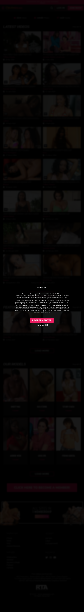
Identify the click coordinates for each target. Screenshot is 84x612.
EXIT (46, 325)
